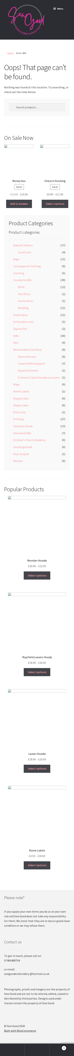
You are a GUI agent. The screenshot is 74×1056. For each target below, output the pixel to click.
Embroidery (20, 315)
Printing (18, 419)
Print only (19, 412)
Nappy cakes (21, 405)
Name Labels (21, 391)
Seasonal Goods (23, 426)
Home (10, 53)
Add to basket (19, 203)
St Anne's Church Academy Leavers (39, 377)
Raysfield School (28, 370)
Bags (16, 259)
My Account (12, 1050)
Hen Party (24, 294)
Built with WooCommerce (20, 1030)
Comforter (24, 252)
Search (37, 1050)
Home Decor (25, 301)
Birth (21, 287)
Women (18, 461)
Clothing (18, 273)
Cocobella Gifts (22, 280)
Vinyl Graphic (21, 454)
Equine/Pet (20, 329)
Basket (57, 1046)
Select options (55, 203)
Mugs (16, 384)
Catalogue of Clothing (27, 266)
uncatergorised (22, 447)
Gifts (16, 336)
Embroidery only (23, 322)
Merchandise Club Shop (27, 349)
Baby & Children (23, 245)
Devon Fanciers (27, 356)
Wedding (23, 308)
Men (15, 342)
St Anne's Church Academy (29, 440)
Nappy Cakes (21, 398)
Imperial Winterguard (31, 363)
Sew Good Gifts (22, 433)
